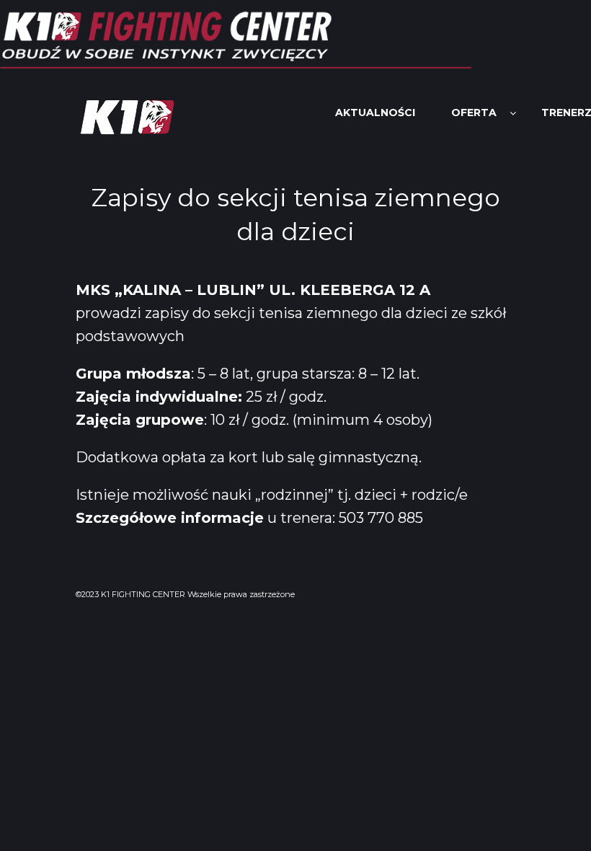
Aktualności (375, 112)
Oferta (474, 112)
